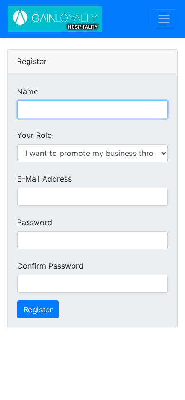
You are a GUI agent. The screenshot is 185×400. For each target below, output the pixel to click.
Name (27, 91)
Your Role (34, 135)
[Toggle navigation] (164, 18)
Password (34, 222)
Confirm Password (50, 266)
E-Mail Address (44, 178)
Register (38, 309)
